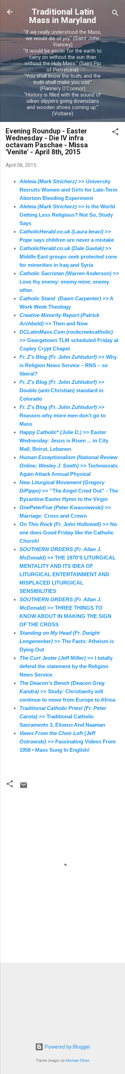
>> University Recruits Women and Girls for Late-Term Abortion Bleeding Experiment (68, 189)
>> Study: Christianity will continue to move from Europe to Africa (67, 691)
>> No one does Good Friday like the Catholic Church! (68, 532)
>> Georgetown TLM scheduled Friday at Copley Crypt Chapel (68, 340)
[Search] (115, 14)
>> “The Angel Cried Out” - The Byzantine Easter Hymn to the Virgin (68, 490)
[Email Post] (23, 788)
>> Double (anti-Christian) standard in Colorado (62, 390)
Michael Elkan (78, 1060)
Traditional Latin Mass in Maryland (62, 16)
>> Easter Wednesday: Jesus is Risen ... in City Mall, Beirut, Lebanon (63, 440)
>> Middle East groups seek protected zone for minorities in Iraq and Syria (68, 256)
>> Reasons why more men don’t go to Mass (62, 415)
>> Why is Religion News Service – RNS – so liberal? (68, 365)
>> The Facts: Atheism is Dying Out (66, 641)
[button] (115, 133)
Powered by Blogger (66, 1047)
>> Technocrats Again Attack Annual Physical (68, 465)
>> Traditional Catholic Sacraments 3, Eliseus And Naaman (62, 716)
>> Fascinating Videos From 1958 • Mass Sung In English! (67, 741)
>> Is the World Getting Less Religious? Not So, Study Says (67, 214)
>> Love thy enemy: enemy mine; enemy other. (69, 281)
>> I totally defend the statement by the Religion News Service (65, 666)
